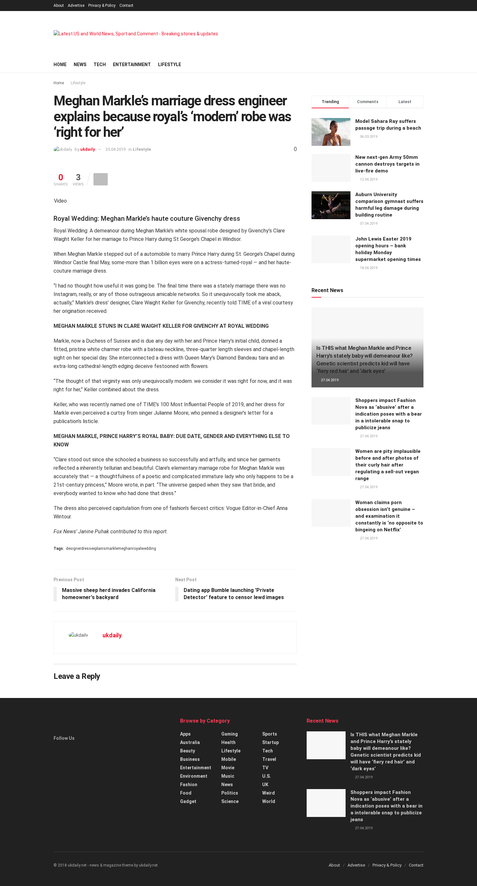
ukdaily (87, 149)
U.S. (266, 776)
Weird (268, 793)
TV (265, 767)
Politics (229, 793)
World (268, 801)
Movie (227, 767)
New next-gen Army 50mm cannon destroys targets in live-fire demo (387, 164)
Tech (99, 64)
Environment (193, 776)
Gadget (188, 801)
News (80, 64)
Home (60, 64)
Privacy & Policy (102, 5)
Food (185, 793)
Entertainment (132, 64)
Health (228, 742)
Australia (190, 742)
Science (229, 801)
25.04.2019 (115, 149)
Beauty (187, 750)
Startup (270, 742)
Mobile (228, 759)
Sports (269, 734)
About (59, 5)
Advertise (76, 5)
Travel (269, 759)
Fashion (188, 784)
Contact (126, 5)
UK (265, 784)
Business (190, 759)
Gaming (229, 734)
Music (227, 776)
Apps (185, 734)
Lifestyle (169, 64)
